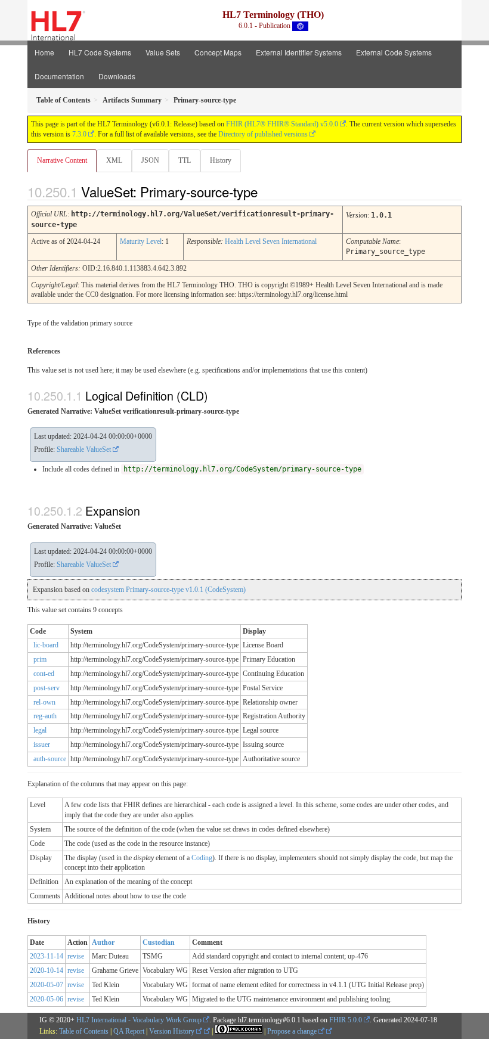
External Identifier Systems (299, 52)
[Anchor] (267, 191)
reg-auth (45, 716)
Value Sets (163, 52)
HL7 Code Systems (100, 52)
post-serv (46, 688)
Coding (201, 858)
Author (103, 942)
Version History (172, 1031)
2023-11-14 (46, 956)
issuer (41, 744)
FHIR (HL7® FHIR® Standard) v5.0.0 (282, 124)
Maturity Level (141, 241)
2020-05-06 (46, 999)
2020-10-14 (46, 970)
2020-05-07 (46, 985)
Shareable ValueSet (84, 449)
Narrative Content (62, 160)
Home (44, 52)
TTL (184, 160)
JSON (150, 160)
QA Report (128, 1031)
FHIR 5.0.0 (345, 1020)
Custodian (159, 942)
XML (114, 160)
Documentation (59, 76)
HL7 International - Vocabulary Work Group (139, 1020)
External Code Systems (394, 52)
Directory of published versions (263, 134)
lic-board (45, 645)
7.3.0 (79, 134)
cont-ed (43, 673)
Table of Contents (84, 1031)
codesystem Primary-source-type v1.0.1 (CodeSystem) (168, 589)
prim (40, 659)
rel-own (44, 702)
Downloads (116, 76)
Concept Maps (218, 52)
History (220, 160)
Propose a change (292, 1031)
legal (40, 730)
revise (75, 956)
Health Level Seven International (271, 241)
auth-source (49, 759)
